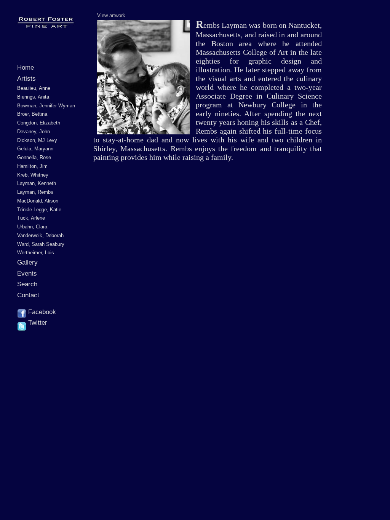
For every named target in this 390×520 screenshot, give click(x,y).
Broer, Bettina (32, 114)
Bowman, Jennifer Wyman (46, 105)
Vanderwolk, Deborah (40, 235)
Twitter (36, 322)
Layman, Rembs (35, 192)
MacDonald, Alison (37, 201)
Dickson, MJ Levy (37, 140)
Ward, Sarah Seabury (40, 244)
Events (27, 273)
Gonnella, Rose (34, 157)
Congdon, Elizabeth (38, 123)
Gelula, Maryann (35, 149)
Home (25, 67)
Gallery (27, 262)
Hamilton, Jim (32, 166)
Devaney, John (33, 131)
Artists (26, 78)
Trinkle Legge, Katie (39, 209)
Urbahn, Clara (32, 227)
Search (27, 284)
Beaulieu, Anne (33, 88)
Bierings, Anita (33, 97)
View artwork (111, 15)
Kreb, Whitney (32, 175)
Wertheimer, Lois (35, 252)
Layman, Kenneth (36, 183)
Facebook (41, 312)
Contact (28, 295)
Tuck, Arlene (31, 218)
